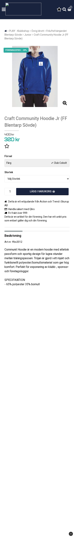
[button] (59, 10)
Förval (8, 156)
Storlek (8, 172)
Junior (27, 35)
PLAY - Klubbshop (19, 31)
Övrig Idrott (37, 31)
